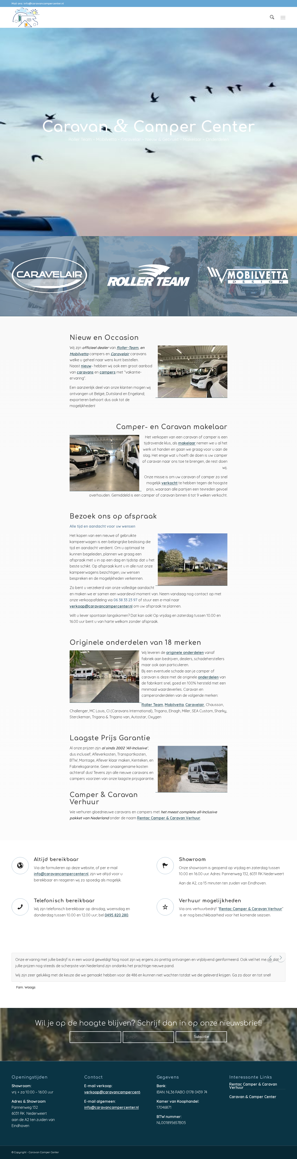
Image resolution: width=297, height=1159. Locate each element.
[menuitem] (272, 17)
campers (108, 372)
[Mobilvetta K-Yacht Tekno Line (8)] (247, 276)
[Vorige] (270, 957)
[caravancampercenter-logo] (34, 17)
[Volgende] (280, 957)
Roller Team (152, 705)
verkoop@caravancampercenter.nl (101, 606)
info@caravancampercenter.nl (44, 3)
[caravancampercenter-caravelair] (49, 276)
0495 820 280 (116, 915)
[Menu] (283, 17)
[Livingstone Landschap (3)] (148, 276)
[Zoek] (272, 17)
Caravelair (120, 354)
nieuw (86, 366)
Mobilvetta (79, 354)
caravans (85, 372)
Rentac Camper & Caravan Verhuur (168, 818)
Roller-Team (127, 348)
